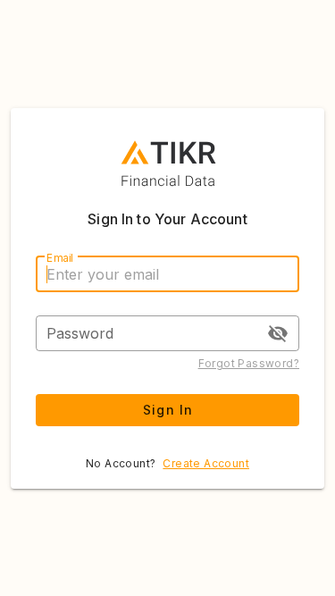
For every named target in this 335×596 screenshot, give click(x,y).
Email (59, 257)
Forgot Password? (248, 363)
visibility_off (278, 333)
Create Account (206, 463)
